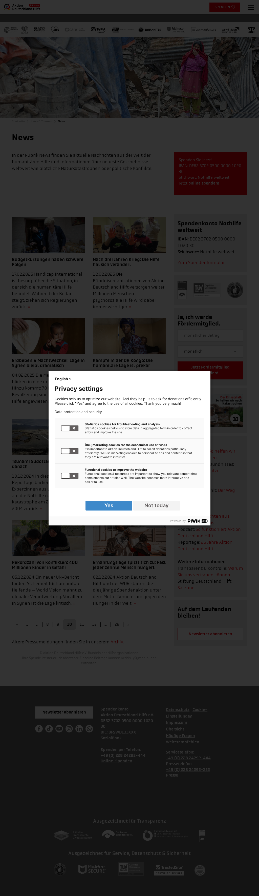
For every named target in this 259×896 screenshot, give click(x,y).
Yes (108, 505)
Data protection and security (78, 412)
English (61, 379)
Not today (156, 505)
